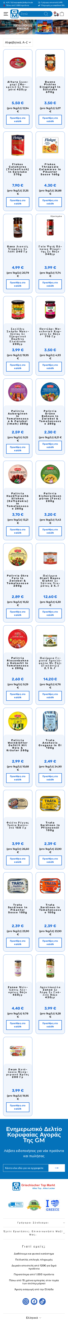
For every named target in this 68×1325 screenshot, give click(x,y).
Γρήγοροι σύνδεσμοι (33, 1223)
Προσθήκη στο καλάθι (18, 120)
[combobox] (36, 14)
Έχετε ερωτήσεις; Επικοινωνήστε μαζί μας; (33, 1233)
